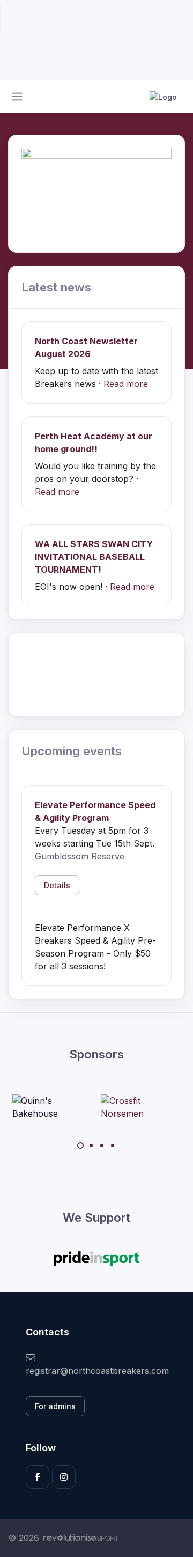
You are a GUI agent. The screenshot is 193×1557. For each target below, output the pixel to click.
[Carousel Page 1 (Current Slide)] (80, 1145)
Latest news (56, 287)
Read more (125, 383)
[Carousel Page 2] (91, 1145)
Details (57, 885)
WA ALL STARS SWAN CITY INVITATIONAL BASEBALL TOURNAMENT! (94, 557)
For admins (55, 1406)
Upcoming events (71, 751)
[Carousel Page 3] (102, 1145)
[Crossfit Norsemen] (141, 1107)
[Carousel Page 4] (112, 1145)
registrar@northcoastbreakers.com (96, 1370)
